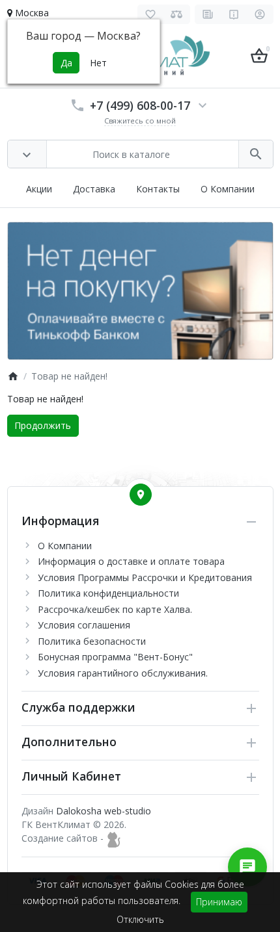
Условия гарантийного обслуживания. (123, 673)
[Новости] (208, 14)
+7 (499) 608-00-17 (140, 105)
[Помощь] (234, 14)
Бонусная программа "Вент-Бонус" (115, 657)
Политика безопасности (92, 641)
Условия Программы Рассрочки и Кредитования (145, 577)
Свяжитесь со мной (140, 120)
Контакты (158, 189)
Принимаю (219, 902)
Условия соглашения (84, 625)
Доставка (94, 189)
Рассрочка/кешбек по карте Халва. (115, 609)
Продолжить (42, 425)
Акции (39, 189)
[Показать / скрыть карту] (141, 495)
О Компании (228, 189)
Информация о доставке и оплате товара (131, 561)
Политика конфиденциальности (108, 593)
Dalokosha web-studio (103, 811)
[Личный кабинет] (260, 14)
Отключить (140, 919)
